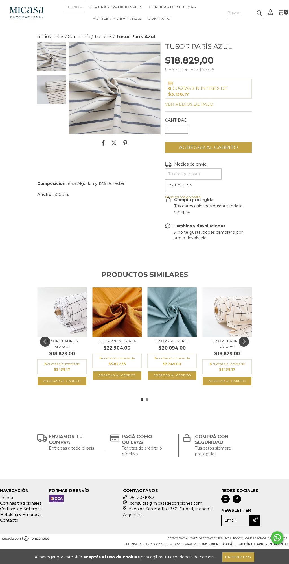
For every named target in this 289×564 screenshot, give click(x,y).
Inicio (43, 36)
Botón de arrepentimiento (263, 544)
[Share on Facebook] (103, 143)
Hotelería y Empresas (117, 18)
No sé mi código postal (183, 197)
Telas (58, 36)
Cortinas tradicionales (115, 7)
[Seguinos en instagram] (225, 499)
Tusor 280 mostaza (117, 341)
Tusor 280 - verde (172, 341)
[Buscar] (259, 13)
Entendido (238, 557)
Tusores (103, 36)
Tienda (74, 7)
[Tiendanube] (26, 540)
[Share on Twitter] (114, 143)
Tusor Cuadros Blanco (62, 344)
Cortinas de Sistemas (172, 7)
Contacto (159, 18)
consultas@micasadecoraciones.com (166, 503)
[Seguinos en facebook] (237, 499)
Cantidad (176, 120)
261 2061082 (142, 497)
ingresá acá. (222, 544)
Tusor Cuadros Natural (227, 344)
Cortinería (79, 36)
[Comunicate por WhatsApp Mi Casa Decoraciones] (277, 537)
